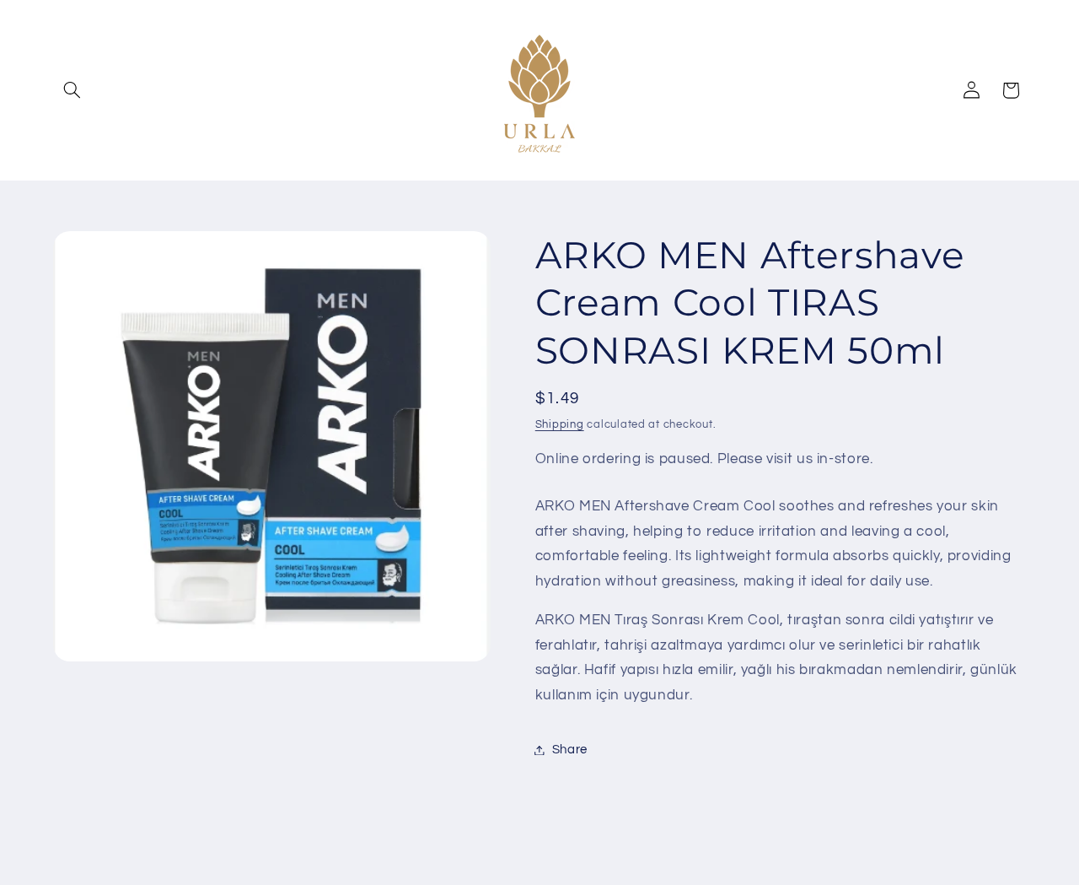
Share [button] (570, 749)
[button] (72, 90)
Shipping (559, 424)
